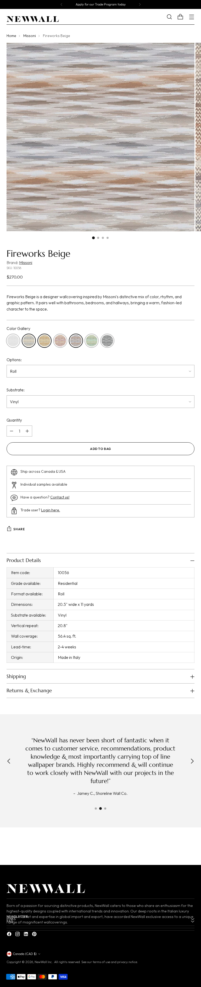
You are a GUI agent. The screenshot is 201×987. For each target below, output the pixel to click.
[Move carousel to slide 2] (100, 808)
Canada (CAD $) (25, 954)
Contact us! (59, 497)
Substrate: (16, 389)
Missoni (29, 35)
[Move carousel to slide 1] (96, 808)
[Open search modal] (173, 17)
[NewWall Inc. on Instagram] (18, 934)
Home (11, 35)
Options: (14, 359)
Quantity (14, 420)
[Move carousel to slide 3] (105, 808)
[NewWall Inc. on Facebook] (10, 934)
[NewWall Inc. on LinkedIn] (26, 934)
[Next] (140, 4)
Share (19, 529)
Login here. (50, 510)
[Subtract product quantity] (11, 431)
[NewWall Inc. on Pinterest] (35, 934)
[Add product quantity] (27, 431)
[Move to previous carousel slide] (178, 847)
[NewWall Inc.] (33, 19)
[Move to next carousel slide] (190, 847)
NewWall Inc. (44, 962)
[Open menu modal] (191, 17)
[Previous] (61, 4)
